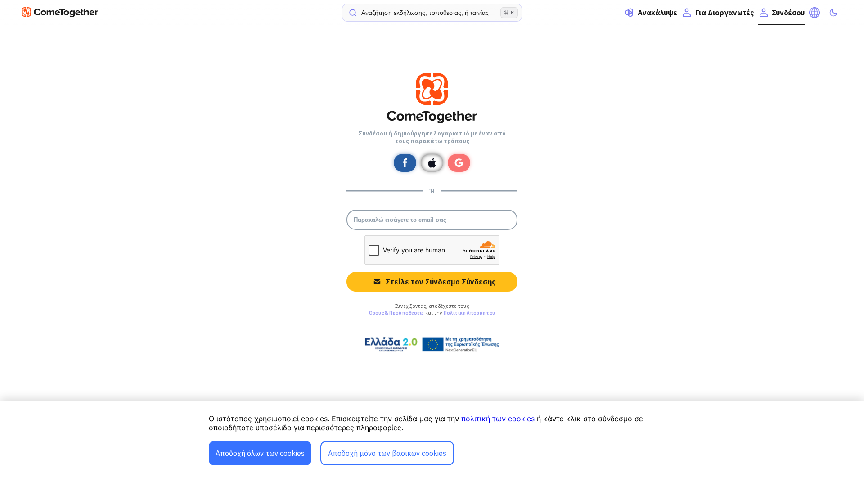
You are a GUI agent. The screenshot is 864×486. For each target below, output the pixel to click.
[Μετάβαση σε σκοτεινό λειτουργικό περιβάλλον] (833, 13)
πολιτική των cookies (498, 418)
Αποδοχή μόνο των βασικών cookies (387, 453)
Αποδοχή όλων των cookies (260, 453)
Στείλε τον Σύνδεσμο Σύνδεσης (440, 281)
